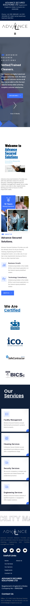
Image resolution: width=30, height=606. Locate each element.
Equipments (8, 570)
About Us (19, 561)
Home (6, 561)
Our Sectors (8, 567)
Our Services (9, 564)
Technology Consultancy (17, 277)
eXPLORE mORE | (14, 95)
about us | (6, 293)
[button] (15, 33)
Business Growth (14, 263)
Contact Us (8, 573)
